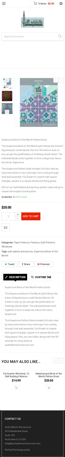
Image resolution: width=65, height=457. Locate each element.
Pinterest (45, 264)
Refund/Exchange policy (17, 450)
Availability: (7, 197)
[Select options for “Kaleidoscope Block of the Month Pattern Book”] (49, 387)
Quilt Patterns (48, 242)
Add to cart (31, 216)
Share (27, 264)
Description (16, 277)
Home (5, 60)
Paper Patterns (38, 60)
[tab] (15, 277)
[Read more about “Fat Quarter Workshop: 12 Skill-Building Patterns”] (16, 387)
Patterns (18, 60)
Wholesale (7, 246)
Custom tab (42, 277)
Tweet (11, 264)
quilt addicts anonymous (20, 251)
